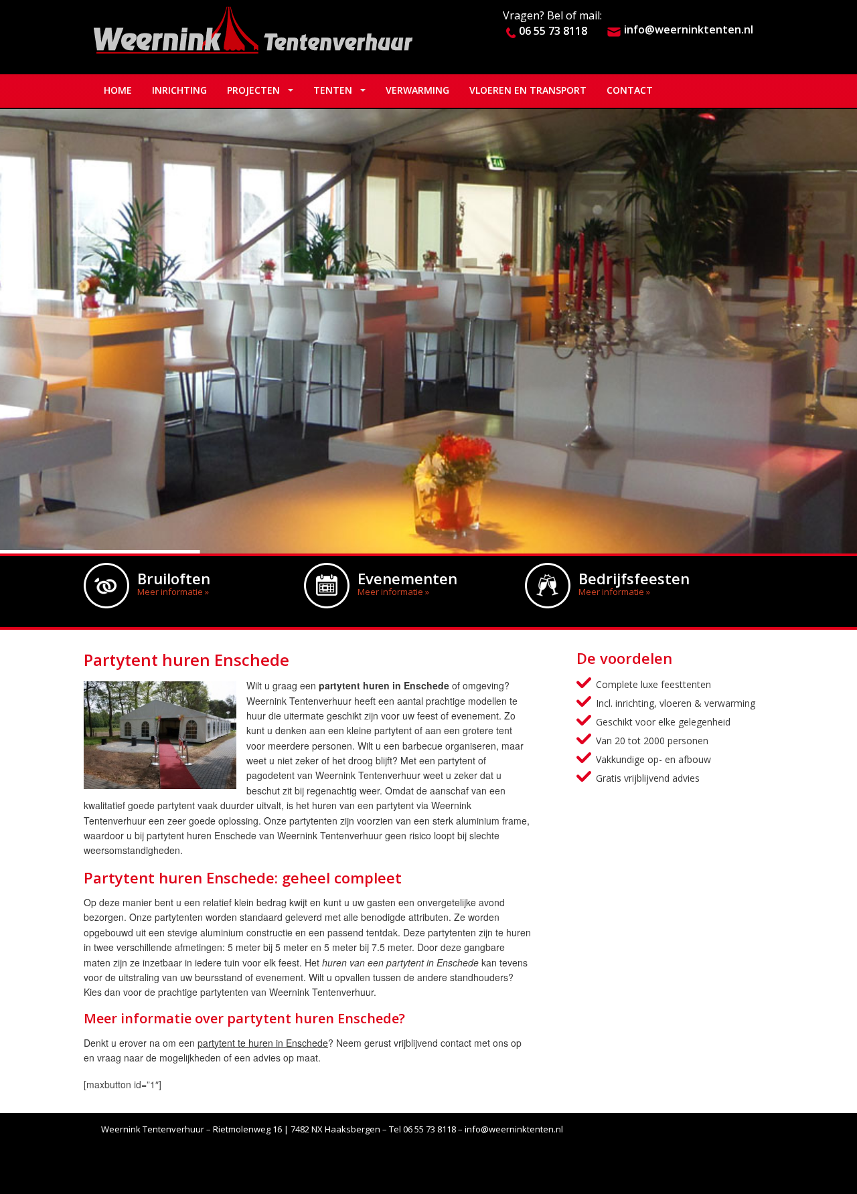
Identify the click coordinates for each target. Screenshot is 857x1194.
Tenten (332, 90)
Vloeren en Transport (528, 90)
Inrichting (179, 90)
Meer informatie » (173, 592)
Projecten (253, 90)
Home (118, 90)
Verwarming (417, 90)
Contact (630, 90)
